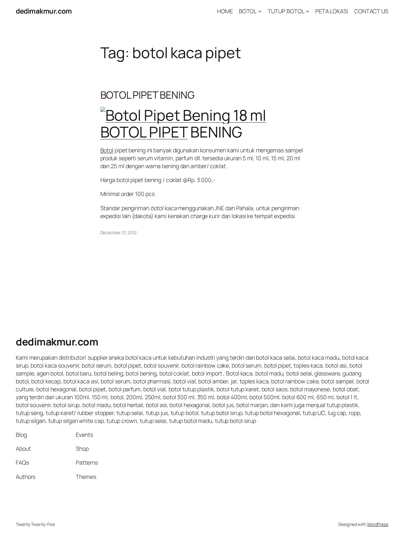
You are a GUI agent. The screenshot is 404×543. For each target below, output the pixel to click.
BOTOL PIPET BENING (147, 95)
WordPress (377, 524)
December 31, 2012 (118, 232)
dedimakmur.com (44, 11)
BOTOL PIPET (144, 132)
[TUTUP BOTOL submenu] (307, 11)
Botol (107, 150)
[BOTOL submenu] (260, 11)
